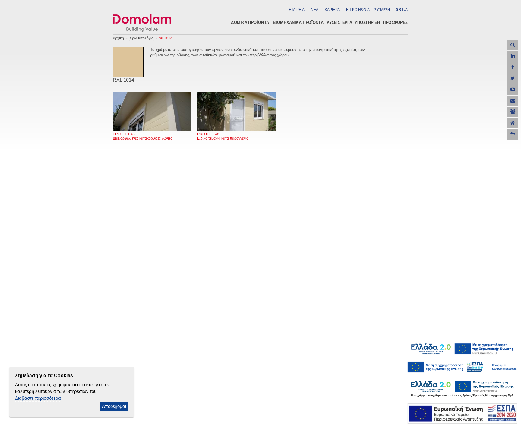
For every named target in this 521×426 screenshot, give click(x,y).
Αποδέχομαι (114, 406)
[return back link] (512, 134)
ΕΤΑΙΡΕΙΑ (297, 10)
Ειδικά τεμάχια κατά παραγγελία (222, 138)
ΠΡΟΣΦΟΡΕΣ (395, 22)
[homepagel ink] (512, 123)
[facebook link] (512, 67)
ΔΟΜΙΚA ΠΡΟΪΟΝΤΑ (250, 22)
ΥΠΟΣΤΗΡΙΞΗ (367, 22)
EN (406, 9)
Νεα (314, 10)
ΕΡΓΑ (347, 22)
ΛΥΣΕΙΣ (333, 22)
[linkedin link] (512, 56)
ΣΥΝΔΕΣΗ (382, 9)
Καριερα (332, 10)
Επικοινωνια (358, 10)
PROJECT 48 (124, 134)
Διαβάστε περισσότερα (38, 398)
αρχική (118, 38)
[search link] (512, 45)
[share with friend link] (512, 112)
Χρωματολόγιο (141, 38)
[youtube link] (512, 89)
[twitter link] (512, 78)
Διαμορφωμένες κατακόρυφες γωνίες (142, 138)
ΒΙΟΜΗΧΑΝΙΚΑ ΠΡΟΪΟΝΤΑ (298, 22)
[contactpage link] (512, 100)
